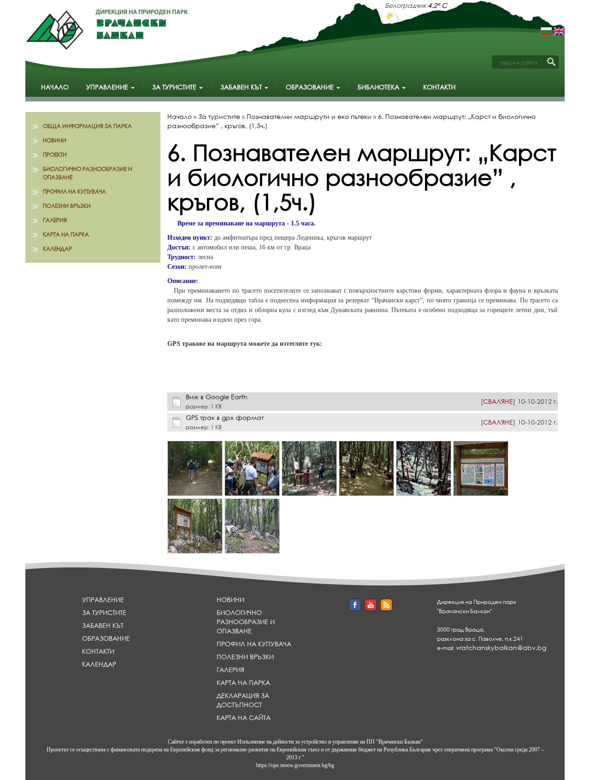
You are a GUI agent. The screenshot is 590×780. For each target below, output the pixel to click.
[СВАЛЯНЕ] (498, 401)
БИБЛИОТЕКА (379, 87)
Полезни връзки (67, 206)
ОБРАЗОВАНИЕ (311, 87)
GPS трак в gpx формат (225, 417)
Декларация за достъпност (243, 700)
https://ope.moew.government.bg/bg (295, 765)
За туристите (175, 87)
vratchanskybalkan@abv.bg (501, 647)
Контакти (439, 87)
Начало (55, 87)
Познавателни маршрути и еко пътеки (309, 116)
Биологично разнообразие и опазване (87, 173)
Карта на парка (66, 234)
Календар (57, 249)
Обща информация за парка (87, 126)
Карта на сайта (244, 717)
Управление (108, 87)
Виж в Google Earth (217, 396)
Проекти (55, 155)
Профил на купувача (74, 191)
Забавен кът (242, 87)
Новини (54, 140)
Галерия (55, 220)
